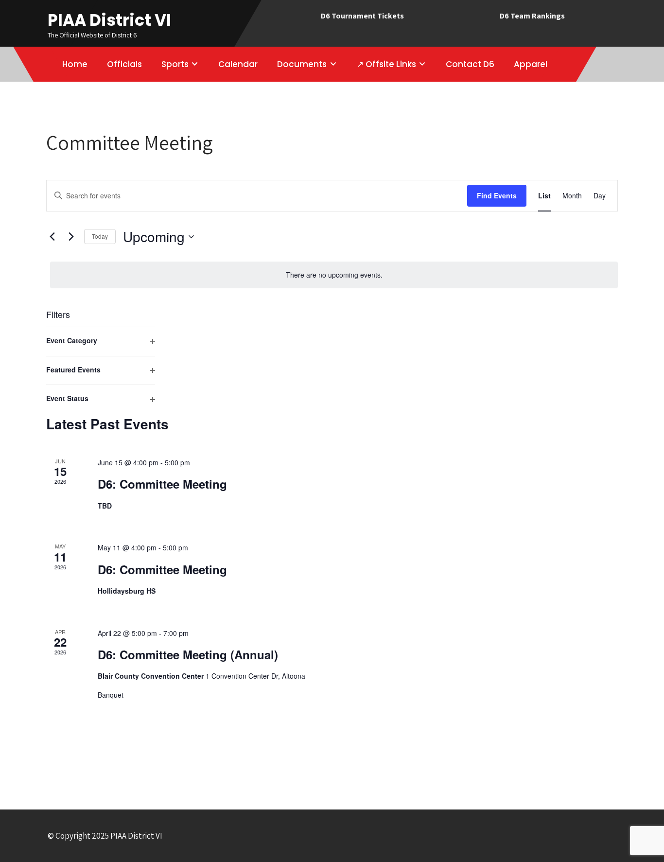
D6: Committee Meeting (162, 483)
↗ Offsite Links (386, 64)
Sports (175, 64)
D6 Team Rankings (532, 16)
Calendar (238, 64)
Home (74, 64)
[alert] (334, 275)
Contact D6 (470, 64)
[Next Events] (71, 237)
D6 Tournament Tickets (362, 16)
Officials (124, 64)
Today (100, 236)
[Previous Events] (52, 237)
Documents (302, 64)
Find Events (497, 195)
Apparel (530, 64)
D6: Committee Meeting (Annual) (188, 654)
